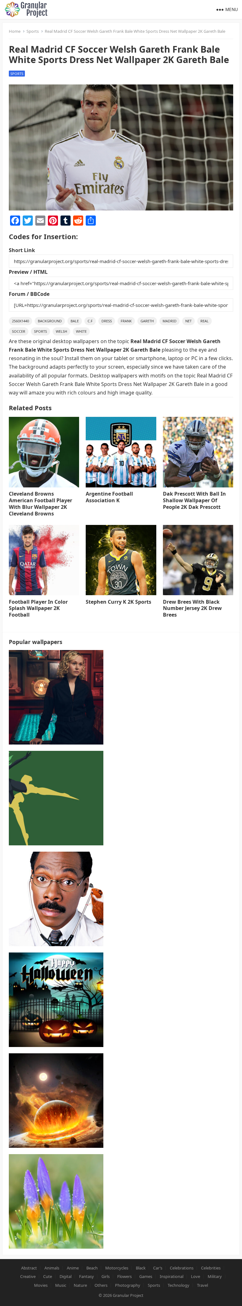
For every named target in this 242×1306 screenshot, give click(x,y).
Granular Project (128, 1295)
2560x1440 (20, 321)
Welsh (61, 331)
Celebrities (211, 1268)
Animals (51, 1268)
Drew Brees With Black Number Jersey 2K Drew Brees (192, 608)
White (81, 331)
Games (145, 1276)
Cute (47, 1276)
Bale (75, 321)
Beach (92, 1268)
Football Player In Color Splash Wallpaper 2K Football (38, 608)
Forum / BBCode (29, 294)
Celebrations (181, 1268)
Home (14, 31)
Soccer (18, 331)
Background (50, 321)
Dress (106, 321)
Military (215, 1276)
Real (204, 321)
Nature (80, 1285)
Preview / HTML (28, 271)
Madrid (169, 321)
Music (60, 1285)
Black (141, 1268)
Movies (41, 1285)
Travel (202, 1285)
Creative (28, 1276)
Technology (178, 1285)
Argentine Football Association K (109, 497)
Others (101, 1285)
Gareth (147, 321)
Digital (66, 1276)
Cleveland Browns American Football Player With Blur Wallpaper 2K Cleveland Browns (40, 503)
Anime (73, 1268)
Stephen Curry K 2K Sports (118, 601)
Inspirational (171, 1276)
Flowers (124, 1276)
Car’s (157, 1268)
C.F (90, 321)
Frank (126, 321)
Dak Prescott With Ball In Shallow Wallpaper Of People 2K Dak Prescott (194, 500)
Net (188, 321)
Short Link (22, 250)
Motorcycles (116, 1268)
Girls (105, 1276)
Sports (32, 31)
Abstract (29, 1268)
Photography (127, 1285)
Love (195, 1276)
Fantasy (86, 1276)
